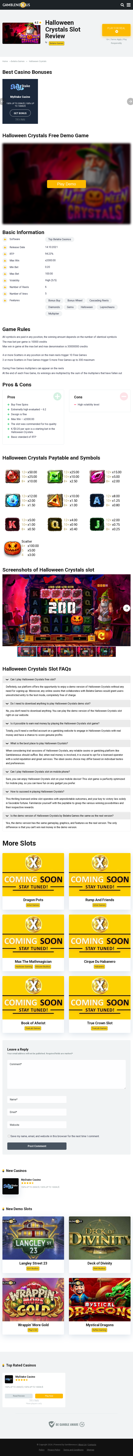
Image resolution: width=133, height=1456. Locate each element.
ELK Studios (32, 1268)
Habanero (99, 966)
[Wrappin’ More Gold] (33, 1320)
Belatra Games (56, 43)
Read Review (19, 1396)
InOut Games (33, 905)
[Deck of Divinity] (100, 1258)
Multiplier (53, 313)
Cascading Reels (99, 300)
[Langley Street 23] (33, 1258)
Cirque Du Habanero (99, 962)
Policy (41, 1450)
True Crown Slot (100, 1023)
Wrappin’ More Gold (33, 1325)
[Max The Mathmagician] (33, 957)
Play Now (49, 1396)
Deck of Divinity (100, 1263)
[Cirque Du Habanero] (100, 957)
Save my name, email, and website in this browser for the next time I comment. (55, 1136)
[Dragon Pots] (33, 895)
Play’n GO (33, 1330)
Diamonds (54, 307)
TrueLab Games (32, 1028)
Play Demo (66, 184)
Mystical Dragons (100, 1325)
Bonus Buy (54, 300)
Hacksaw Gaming (24, 966)
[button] (126, 608)
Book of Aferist (33, 1023)
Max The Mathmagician (33, 962)
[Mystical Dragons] (100, 1320)
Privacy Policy (54, 1450)
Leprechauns (107, 307)
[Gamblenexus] (16, 4)
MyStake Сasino (20, 96)
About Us (82, 1445)
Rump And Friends (99, 900)
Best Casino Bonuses (27, 72)
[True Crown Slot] (100, 1018)
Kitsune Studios (43, 966)
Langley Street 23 (33, 1263)
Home (5, 61)
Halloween (87, 307)
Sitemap (90, 1450)
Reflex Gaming (99, 1330)
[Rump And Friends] (100, 895)
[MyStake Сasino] (10, 1193)
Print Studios (99, 1268)
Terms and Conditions (73, 1450)
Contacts (92, 1445)
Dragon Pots (33, 900)
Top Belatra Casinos (59, 239)
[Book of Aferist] (33, 1018)
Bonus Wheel (74, 300)
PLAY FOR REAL (116, 28)
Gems (70, 307)
